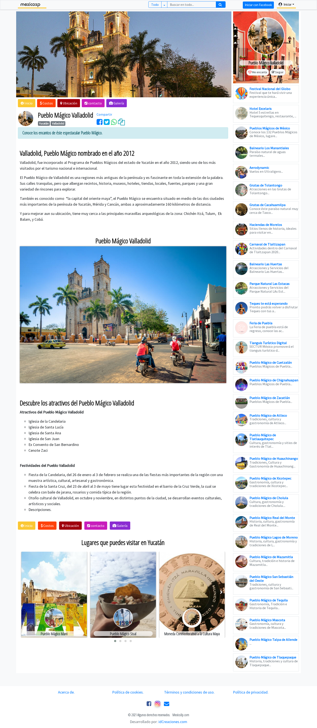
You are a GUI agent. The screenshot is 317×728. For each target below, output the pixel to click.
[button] (26, 103)
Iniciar (287, 4)
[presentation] (25, 592)
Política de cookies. (128, 692)
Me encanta (259, 72)
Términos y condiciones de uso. (189, 692)
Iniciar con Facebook (258, 5)
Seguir (279, 72)
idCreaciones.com (172, 721)
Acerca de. (66, 692)
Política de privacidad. (250, 692)
